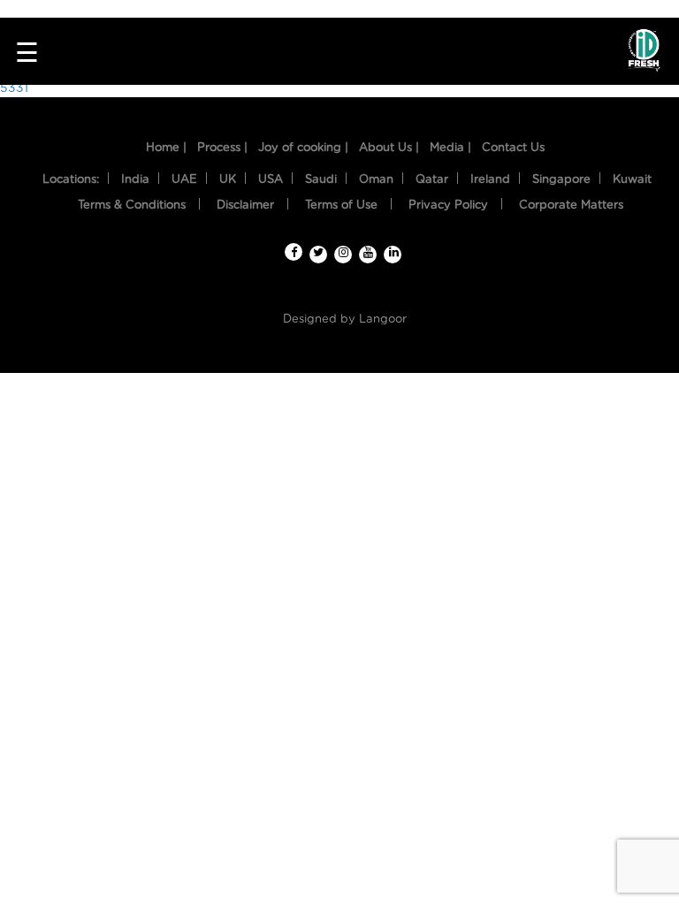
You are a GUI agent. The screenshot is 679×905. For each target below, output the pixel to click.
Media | (450, 148)
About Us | (389, 148)
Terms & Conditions (132, 205)
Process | (222, 148)
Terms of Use (341, 205)
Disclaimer (245, 205)
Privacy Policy (448, 205)
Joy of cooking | (303, 148)
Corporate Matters (571, 205)
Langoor (383, 319)
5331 (14, 88)
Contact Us (513, 148)
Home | (166, 148)
